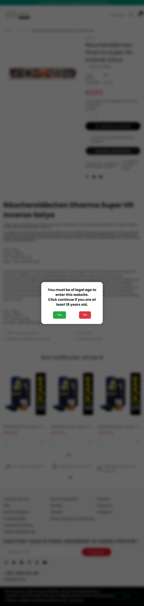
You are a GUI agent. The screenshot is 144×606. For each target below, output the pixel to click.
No (85, 314)
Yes (59, 314)
